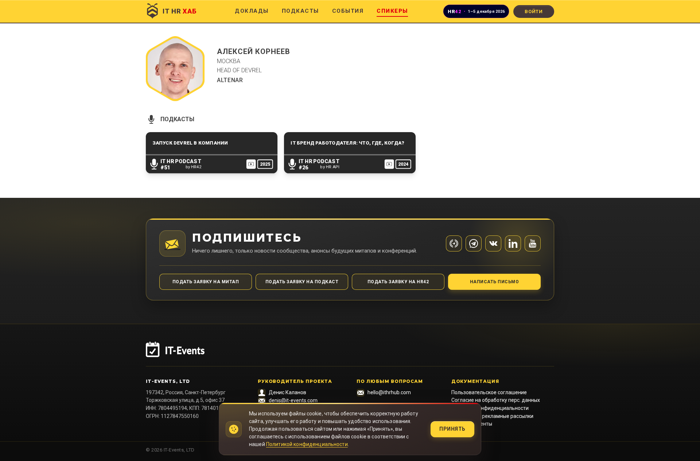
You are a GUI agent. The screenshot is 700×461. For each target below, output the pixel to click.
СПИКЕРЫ (392, 11)
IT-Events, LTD (168, 381)
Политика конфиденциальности (490, 408)
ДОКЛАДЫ (252, 11)
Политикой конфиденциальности (307, 444)
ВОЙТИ (534, 11)
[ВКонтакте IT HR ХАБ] (493, 243)
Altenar (230, 80)
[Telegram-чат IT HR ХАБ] (474, 243)
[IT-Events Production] (350, 354)
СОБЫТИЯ (348, 11)
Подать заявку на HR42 (398, 281)
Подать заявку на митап (205, 281)
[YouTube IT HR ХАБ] (533, 243)
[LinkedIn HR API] (513, 243)
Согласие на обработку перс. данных (495, 400)
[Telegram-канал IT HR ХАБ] (454, 243)
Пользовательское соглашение (489, 392)
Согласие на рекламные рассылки (492, 416)
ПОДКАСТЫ (300, 11)
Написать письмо (494, 281)
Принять (452, 429)
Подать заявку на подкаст (302, 281)
